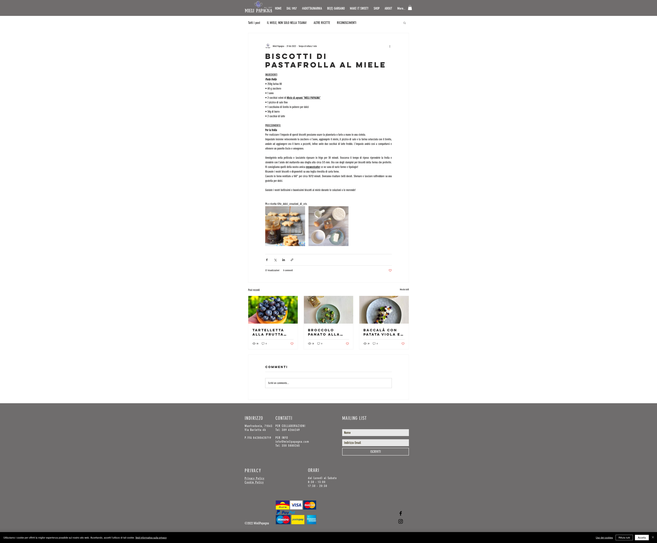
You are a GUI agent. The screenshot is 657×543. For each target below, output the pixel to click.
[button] (410, 7)
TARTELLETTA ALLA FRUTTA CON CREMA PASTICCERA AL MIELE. (270, 332)
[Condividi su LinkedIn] (283, 259)
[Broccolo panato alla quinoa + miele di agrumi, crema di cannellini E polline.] (328, 310)
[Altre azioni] (390, 46)
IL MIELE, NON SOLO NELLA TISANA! (287, 23)
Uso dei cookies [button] (604, 537)
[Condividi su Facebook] (266, 259)
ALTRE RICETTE (322, 23)
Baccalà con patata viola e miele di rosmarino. (381, 332)
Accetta (642, 537)
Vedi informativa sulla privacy (151, 537)
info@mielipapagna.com (292, 442)
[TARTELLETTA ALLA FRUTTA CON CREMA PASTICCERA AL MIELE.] (273, 310)
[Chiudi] (653, 537)
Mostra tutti (404, 289)
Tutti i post (254, 23)
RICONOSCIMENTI (346, 23)
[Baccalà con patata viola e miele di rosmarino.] (384, 310)
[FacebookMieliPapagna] (401, 513)
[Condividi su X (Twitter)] (275, 259)
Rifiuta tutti (624, 537)
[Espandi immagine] (285, 226)
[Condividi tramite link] (292, 259)
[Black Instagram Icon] (401, 521)
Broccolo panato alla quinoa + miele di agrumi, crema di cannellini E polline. (327, 332)
